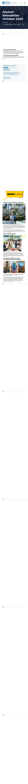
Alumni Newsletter (10, 24)
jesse (6, 22)
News (18, 24)
